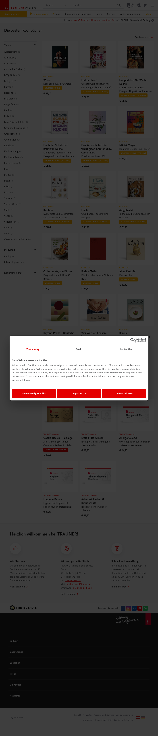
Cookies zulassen (124, 393)
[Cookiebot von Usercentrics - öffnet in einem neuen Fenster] (132, 340)
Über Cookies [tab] (125, 349)
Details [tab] (79, 349)
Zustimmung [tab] (32, 349)
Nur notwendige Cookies (34, 393)
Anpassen (77, 393)
